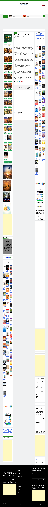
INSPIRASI (8, 429)
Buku (18, 483)
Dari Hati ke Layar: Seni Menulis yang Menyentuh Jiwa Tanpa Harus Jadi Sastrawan (40, 213)
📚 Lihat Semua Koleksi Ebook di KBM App (8, 162)
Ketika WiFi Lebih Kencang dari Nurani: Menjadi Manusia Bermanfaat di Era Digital (7, 242)
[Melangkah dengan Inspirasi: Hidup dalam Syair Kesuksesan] (24, 16)
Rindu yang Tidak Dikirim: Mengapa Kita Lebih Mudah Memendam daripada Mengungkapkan (40, 422)
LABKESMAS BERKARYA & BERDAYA (29, 111)
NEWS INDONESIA (43, 504)
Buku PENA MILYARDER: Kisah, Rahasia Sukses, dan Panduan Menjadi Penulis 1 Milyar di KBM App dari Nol (40, 409)
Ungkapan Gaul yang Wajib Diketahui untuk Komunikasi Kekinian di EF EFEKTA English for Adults (20, 112)
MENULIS (11, 432)
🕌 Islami (10, 45)
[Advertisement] (24, 23)
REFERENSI (5, 431)
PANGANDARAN (42, 37)
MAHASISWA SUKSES (23, 504)
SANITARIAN (9, 430)
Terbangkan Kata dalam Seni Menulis (17, 15)
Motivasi (19, 473)
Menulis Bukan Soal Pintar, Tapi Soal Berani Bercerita (9, 475)
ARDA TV (9, 434)
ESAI (11, 429)
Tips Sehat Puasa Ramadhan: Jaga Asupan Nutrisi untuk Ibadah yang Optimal (40, 419)
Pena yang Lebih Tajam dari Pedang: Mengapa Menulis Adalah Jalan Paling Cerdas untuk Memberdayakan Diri (40, 219)
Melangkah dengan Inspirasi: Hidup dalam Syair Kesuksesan (34, 15)
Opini (18, 492)
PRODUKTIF (7, 432)
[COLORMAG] (37, 459)
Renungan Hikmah (20, 476)
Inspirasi (19, 470)
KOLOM (6, 430)
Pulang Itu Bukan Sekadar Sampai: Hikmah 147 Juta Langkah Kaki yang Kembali (40, 427)
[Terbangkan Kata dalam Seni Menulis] (10, 16)
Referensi (19, 479)
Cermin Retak (33, 473)
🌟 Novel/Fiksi (6, 45)
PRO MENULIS (33, 504)
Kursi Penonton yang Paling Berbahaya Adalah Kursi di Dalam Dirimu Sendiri (7, 245)
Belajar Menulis (19, 480)
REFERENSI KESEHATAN (17, 504)
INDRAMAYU (37, 37)
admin (15, 36)
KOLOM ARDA (8, 504)
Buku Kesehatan (19, 486)
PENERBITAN (6, 434)
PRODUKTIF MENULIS (28, 504)
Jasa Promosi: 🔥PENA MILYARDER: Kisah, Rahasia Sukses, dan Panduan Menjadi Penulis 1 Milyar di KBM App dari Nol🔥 (9, 473)
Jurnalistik (19, 489)
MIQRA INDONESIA (38, 504)
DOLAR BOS (5, 429)
